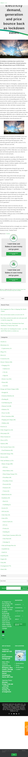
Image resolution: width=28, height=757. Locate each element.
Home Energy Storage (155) (10, 474)
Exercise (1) (4, 426)
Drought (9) (5, 392)
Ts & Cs (23, 750)
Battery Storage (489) (7, 464)
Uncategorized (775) (6, 566)
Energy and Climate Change (18, 289)
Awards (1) (3, 341)
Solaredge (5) (6, 542)
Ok (14, 754)
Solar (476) (5, 518)
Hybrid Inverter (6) (6, 494)
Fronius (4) (6, 528)
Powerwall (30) (7, 484)
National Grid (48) (6, 406)
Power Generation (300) (8, 416)
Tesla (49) (3, 562)
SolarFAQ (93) (4, 555)
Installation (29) (6, 498)
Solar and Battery (18, 290)
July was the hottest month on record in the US (12, 314)
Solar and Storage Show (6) (9, 545)
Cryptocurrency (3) (6, 348)
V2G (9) (5, 372)
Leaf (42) (5, 385)
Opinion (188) (4, 443)
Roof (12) (5, 501)
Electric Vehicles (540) (6, 362)
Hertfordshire (20, 663)
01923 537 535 (7, 651)
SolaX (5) (4, 552)
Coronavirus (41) (5, 358)
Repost (2, 289)
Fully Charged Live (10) (7, 430)
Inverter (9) (5, 508)
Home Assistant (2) (5, 436)
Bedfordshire (20, 667)
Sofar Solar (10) (6, 515)
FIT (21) (5, 525)
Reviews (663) (4, 457)
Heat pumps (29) (5, 433)
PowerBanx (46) (7, 477)
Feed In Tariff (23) (7, 521)
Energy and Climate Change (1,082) (10, 389)
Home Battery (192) (8, 470)
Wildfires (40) (5, 423)
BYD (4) (5, 467)
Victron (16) (6, 491)
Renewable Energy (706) (7, 453)
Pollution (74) (5, 409)
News (25, 289)
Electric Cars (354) (6, 379)
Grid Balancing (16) (7, 402)
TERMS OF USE (14, 711)
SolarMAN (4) (5, 549)
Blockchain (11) (5, 345)
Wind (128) (3, 569)
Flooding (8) (5, 399)
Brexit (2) (3, 355)
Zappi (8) (5, 375)
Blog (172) (3, 352)
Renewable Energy (10, 290)
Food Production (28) (7, 450)
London (18, 669)
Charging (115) (5, 365)
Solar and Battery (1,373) (7, 460)
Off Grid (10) (5, 511)
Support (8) (3, 559)
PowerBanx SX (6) (8, 481)
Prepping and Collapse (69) (8, 419)
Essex (17, 665)
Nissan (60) (5, 382)
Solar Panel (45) (7, 538)
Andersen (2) (6, 368)
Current (8, 233)
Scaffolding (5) (7, 504)
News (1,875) (4, 440)
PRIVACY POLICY (20, 709)
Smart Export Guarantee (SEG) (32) (12, 535)
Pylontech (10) (6, 487)
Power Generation (3, 290)
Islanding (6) (6, 531)
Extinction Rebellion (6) (8, 396)
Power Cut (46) (6, 413)
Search (4, 588)
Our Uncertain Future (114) (7, 447)
